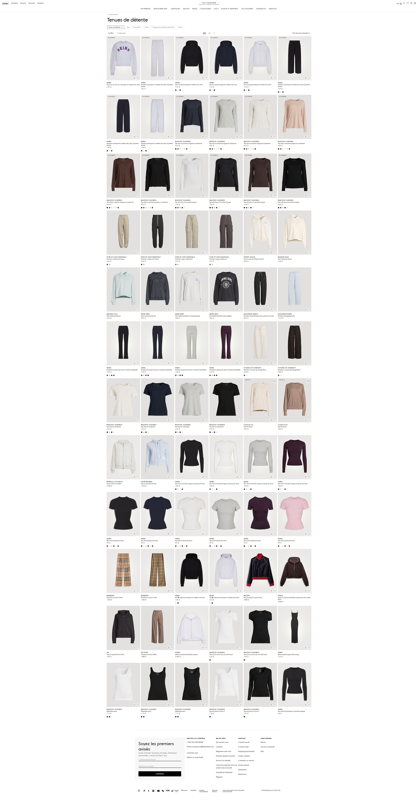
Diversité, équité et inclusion (225, 756)
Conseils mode (243, 747)
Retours (263, 742)
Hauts (147, 27)
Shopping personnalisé (246, 751)
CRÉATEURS (175, 8)
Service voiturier (243, 765)
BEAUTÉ (186, 8)
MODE (194, 8)
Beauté (23, 3)
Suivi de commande (268, 747)
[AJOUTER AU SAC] (134, 78)
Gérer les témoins (214, 790)
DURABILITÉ (261, 8)
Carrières (219, 747)
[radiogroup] (209, 33)
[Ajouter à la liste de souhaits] (138, 78)
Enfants (40, 3)
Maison (32, 3)
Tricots (180, 27)
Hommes (14, 3)
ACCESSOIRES (247, 8)
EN (398, 3)
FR (401, 3)
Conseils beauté (243, 742)
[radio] (204, 33)
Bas (128, 27)
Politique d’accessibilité (203, 790)
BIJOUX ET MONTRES (229, 8)
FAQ (262, 751)
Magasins (219, 777)
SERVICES (273, 8)
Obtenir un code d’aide (195, 757)
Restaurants (242, 774)
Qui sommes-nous (222, 742)
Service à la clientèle (223, 760)
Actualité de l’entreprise (224, 772)
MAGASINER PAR (160, 8)
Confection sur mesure (246, 760)
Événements (242, 770)
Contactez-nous (192, 753)
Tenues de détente (114, 27)
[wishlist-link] (408, 3)
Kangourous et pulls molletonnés (163, 27)
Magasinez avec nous (223, 751)
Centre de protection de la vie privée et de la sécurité (226, 766)
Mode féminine (113, 14)
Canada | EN (176, 791)
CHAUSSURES (205, 8)
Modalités (193, 790)
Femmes (5, 3)
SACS (216, 8)
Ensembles (137, 27)
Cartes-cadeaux (244, 756)
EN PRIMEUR (145, 8)
